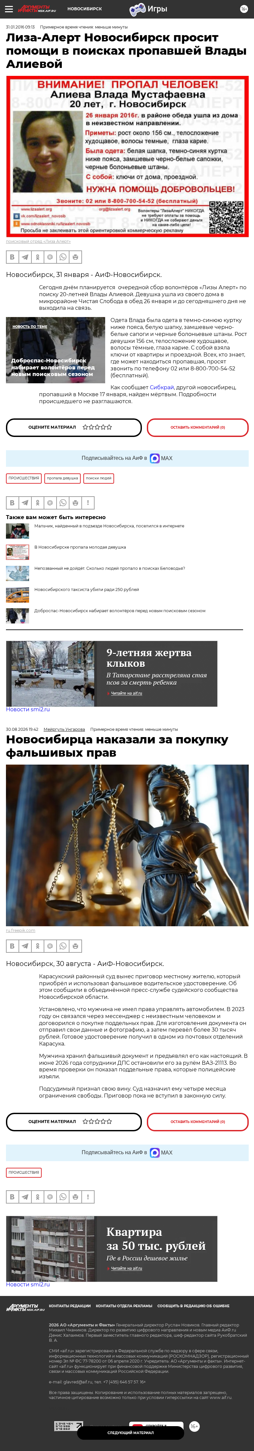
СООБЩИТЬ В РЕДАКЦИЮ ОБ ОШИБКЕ (193, 1306)
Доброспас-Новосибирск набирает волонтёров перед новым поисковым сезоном (119, 610)
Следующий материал (130, 1433)
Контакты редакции (70, 1306)
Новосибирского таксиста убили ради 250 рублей (86, 589)
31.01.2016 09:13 (20, 27)
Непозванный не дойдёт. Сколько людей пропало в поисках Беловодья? (109, 568)
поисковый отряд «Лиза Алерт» (38, 241)
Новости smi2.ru (28, 709)
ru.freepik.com (20, 930)
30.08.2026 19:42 (22, 729)
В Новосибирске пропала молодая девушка (80, 547)
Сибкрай (162, 387)
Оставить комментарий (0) (198, 427)
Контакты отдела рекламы (124, 1306)
